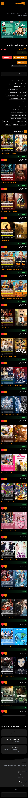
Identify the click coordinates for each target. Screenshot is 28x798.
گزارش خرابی (4, 49)
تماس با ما (23, 785)
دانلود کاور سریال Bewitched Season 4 (17, 81)
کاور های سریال (20, 13)
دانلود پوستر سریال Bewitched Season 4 (16, 95)
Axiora (10, 789)
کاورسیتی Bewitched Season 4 (18, 118)
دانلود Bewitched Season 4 (19, 87)
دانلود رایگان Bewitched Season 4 (18, 98)
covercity (5, 121)
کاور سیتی (8, 124)
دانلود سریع (6, 57)
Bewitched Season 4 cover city (18, 115)
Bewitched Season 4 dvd (20, 107)
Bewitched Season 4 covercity (18, 113)
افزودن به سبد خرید (19, 57)
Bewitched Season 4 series (19, 101)
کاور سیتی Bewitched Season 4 (18, 121)
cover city (23, 124)
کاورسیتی (15, 124)
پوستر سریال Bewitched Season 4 (18, 92)
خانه (26, 13)
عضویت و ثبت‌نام (22, 778)
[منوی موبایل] (2, 3)
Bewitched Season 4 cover (19, 110)
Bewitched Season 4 (21, 78)
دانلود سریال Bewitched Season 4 (18, 89)
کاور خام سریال (11, 13)
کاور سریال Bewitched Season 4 (18, 84)
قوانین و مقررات (22, 775)
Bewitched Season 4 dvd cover (18, 104)
